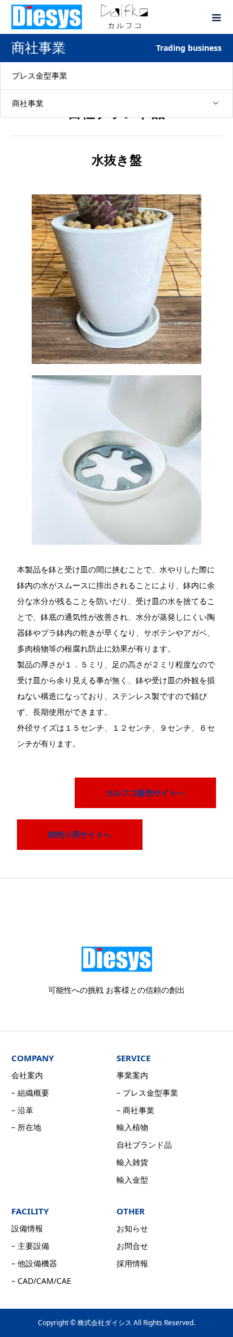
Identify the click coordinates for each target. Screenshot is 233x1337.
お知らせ (132, 1228)
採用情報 (132, 1263)
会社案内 (27, 1075)
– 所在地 (26, 1127)
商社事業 (28, 103)
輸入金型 (132, 1179)
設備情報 (27, 1228)
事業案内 (132, 1075)
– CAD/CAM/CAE (41, 1280)
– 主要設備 (30, 1245)
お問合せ (132, 1245)
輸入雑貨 (132, 1162)
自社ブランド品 (144, 1144)
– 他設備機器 (34, 1263)
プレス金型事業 (39, 75)
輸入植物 (132, 1127)
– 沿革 (22, 1110)
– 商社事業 (135, 1110)
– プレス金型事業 (147, 1092)
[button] (145, 793)
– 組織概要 (30, 1092)
